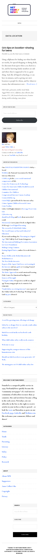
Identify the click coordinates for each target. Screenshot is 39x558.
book (19, 217)
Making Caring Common (10, 247)
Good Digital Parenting (18, 225)
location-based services (20, 95)
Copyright (6, 491)
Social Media (25, 90)
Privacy (4, 496)
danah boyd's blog (8, 217)
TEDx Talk (9, 147)
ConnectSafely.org (8, 198)
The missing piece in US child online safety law (17, 364)
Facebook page (8, 413)
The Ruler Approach (9, 272)
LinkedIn (19, 152)
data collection (26, 93)
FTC (8, 95)
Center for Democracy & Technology (15, 184)
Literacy (5, 447)
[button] (35, 19)
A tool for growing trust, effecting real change (18, 320)
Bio (3, 144)
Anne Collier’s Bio (9, 486)
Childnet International (10, 189)
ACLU (12, 93)
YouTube (12, 155)
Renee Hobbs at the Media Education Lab (16, 256)
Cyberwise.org (7, 214)
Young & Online (8, 281)
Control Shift (6, 200)
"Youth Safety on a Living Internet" (14, 289)
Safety (4, 452)
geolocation (13, 90)
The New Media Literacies (11, 261)
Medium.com (30, 413)
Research (5, 462)
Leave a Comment (24, 54)
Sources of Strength (9, 278)
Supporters (6, 481)
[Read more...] (32, 84)
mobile (19, 90)
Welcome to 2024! (8, 345)
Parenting (6, 442)
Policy (4, 457)
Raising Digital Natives (9, 250)
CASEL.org (6, 178)
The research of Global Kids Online (14, 228)
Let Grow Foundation (9, 245)
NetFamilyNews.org (19, 10)
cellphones (18, 93)
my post (8, 294)
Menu (19, 23)
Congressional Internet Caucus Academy (16, 195)
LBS (12, 95)
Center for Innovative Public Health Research (18, 187)
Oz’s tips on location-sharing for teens (18, 49)
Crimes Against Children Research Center (16, 203)
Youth (4, 437)
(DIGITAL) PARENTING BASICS (17, 167)
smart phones (22, 98)
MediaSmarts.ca (7, 258)
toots (10, 410)
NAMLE (5, 173)
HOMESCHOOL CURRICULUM (23, 549)
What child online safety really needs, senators (18, 340)
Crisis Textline (7, 206)
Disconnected (6, 223)
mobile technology (12, 98)
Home (4, 431)
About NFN (6, 476)
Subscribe (19, 120)
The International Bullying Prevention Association (19, 242)
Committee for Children (10, 192)
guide (18, 267)
